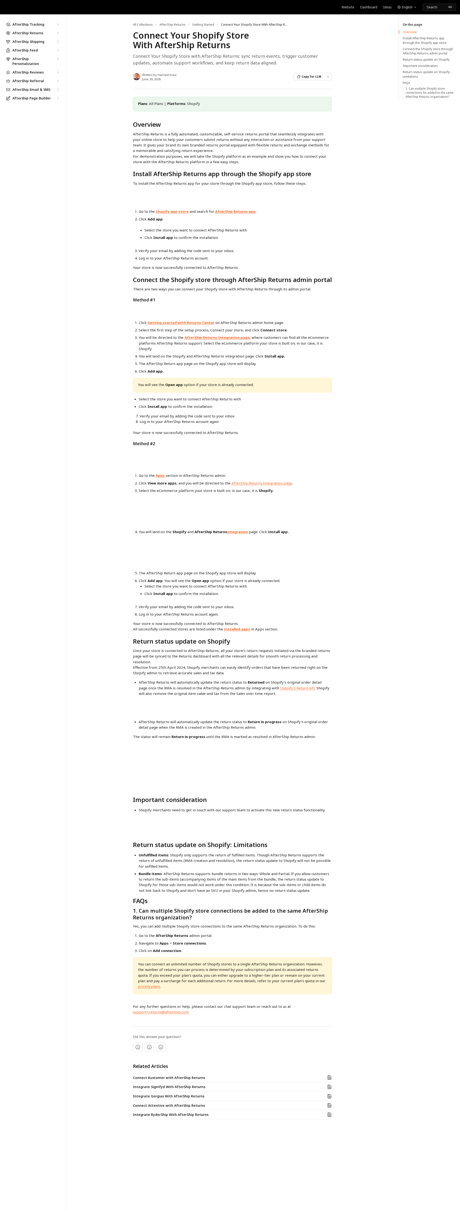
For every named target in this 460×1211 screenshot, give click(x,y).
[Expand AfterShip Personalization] (57, 59)
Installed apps (237, 629)
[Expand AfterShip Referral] (57, 81)
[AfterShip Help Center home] (5, 7)
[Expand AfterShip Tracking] (57, 24)
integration (237, 531)
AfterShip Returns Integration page (217, 337)
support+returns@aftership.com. (161, 1011)
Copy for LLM (311, 77)
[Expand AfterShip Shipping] (57, 41)
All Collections (143, 24)
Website (348, 7)
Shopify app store (172, 211)
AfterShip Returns (172, 24)
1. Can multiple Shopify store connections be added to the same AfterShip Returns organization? (430, 93)
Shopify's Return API (297, 688)
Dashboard (368, 7)
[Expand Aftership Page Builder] (57, 98)
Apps (160, 475)
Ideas (387, 7)
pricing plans (149, 986)
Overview (410, 32)
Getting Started (203, 24)
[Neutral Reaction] (149, 1047)
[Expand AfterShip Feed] (57, 50)
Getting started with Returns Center (181, 322)
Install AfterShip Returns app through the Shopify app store (425, 40)
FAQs (406, 83)
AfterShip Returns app (235, 211)
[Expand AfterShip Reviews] (57, 72)
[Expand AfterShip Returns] (57, 33)
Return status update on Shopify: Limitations (426, 74)
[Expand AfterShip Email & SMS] (57, 89)
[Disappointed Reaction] (138, 1047)
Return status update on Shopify (426, 59)
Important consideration (420, 65)
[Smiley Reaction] (161, 1047)
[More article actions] (328, 77)
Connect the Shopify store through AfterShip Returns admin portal (428, 51)
